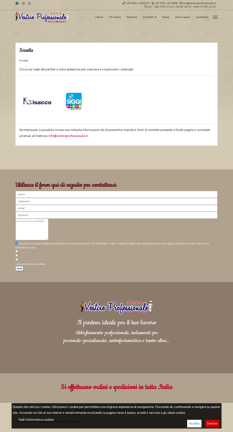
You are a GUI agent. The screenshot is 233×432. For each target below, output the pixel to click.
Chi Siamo (115, 17)
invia (19, 268)
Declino (212, 423)
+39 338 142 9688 (166, 3)
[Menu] (215, 17)
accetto (23, 243)
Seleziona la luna (25, 247)
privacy (205, 243)
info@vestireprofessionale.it (199, 3)
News (166, 17)
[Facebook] (16, 4)
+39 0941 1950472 (138, 3)
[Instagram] (23, 4)
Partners (132, 17)
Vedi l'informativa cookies (36, 420)
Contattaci (202, 17)
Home (99, 17)
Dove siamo (182, 17)
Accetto (194, 423)
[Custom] (29, 4)
